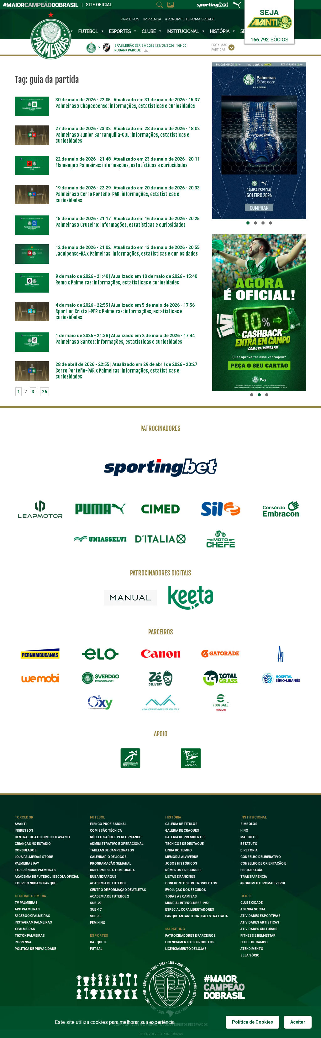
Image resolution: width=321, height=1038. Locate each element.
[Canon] (160, 654)
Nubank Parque (103, 876)
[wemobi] (40, 678)
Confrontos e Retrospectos (191, 883)
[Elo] (100, 654)
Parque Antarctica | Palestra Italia (196, 916)
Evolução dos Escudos (185, 890)
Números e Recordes (183, 870)
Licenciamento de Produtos (189, 942)
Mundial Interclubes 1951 (187, 903)
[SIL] (220, 509)
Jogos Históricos (181, 863)
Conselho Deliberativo (260, 857)
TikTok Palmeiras (30, 935)
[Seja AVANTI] (269, 18)
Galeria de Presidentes (185, 837)
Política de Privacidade (35, 949)
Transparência (253, 876)
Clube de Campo (254, 942)
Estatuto (248, 843)
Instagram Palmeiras (33, 922)
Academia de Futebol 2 (109, 896)
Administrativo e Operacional (116, 843)
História (219, 31)
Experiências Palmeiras (35, 870)
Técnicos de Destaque (184, 843)
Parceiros (130, 19)
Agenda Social (253, 909)
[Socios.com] (100, 678)
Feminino (97, 922)
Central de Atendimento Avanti (42, 837)
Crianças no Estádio (33, 843)
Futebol (88, 31)
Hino (244, 830)
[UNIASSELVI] (100, 539)
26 (44, 391)
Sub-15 (96, 916)
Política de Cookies (252, 1022)
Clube (149, 31)
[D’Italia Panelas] (160, 539)
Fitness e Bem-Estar (258, 935)
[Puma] (100, 509)
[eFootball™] (220, 702)
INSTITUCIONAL (183, 31)
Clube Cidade (251, 902)
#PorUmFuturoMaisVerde (190, 19)
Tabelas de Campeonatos (112, 850)
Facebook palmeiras (32, 916)
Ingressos (24, 830)
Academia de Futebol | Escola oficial (47, 876)
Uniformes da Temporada (112, 870)
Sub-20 (96, 903)
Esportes (120, 31)
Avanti (21, 824)
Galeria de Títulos (181, 824)
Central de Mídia (30, 896)
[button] (248, 223)
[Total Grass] (220, 678)
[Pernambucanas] (40, 654)
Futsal (96, 949)
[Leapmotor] (40, 509)
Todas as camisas (181, 896)
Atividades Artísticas (259, 922)
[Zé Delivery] (160, 678)
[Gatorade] (220, 654)
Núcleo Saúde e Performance (115, 837)
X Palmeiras (25, 929)
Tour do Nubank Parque (35, 883)
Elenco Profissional (108, 824)
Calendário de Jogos (108, 857)
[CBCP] (190, 758)
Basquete (98, 942)
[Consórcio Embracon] (281, 509)
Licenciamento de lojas (186, 949)
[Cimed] (160, 509)
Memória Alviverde (181, 857)
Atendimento (251, 949)
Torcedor (24, 817)
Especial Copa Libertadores (189, 909)
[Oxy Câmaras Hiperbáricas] (100, 702)
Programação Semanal (110, 863)
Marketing (175, 929)
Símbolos (248, 824)
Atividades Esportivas (260, 916)
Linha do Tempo (178, 850)
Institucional (253, 817)
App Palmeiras (27, 909)
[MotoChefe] (220, 539)
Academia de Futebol (108, 883)
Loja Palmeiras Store (34, 857)
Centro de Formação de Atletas (118, 890)
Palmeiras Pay (27, 863)
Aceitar (297, 1022)
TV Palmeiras (26, 902)
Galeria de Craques (182, 830)
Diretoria (249, 850)
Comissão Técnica (106, 830)
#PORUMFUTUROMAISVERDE (263, 883)
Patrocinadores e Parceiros (190, 935)
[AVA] (160, 702)
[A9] (280, 654)
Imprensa (152, 19)
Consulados (26, 850)
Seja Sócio (250, 955)
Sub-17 (96, 909)
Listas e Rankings (180, 876)
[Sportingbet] (160, 467)
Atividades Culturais (258, 929)
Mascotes (249, 837)
